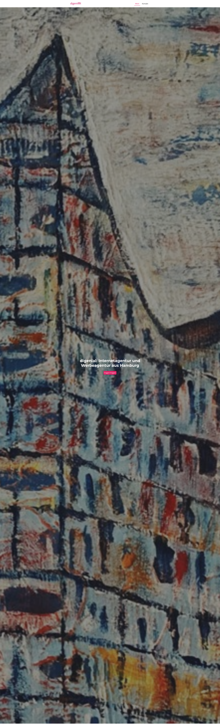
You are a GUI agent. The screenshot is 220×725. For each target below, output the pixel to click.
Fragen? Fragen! (110, 373)
